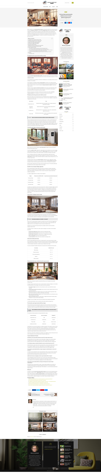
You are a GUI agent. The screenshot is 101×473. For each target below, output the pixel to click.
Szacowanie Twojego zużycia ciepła (33, 43)
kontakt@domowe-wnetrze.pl (48, 449)
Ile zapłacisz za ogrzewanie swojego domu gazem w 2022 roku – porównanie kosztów (42, 381)
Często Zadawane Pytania (32, 47)
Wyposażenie (67, 121)
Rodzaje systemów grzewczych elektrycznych (35, 40)
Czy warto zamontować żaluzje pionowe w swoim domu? (62, 72)
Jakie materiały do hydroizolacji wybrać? (70, 67)
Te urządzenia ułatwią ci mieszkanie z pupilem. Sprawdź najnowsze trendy (68, 98)
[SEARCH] (73, 3)
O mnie (57, 6)
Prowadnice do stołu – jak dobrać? (70, 73)
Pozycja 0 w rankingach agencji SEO (62, 78)
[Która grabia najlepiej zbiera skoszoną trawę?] (62, 453)
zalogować (32, 436)
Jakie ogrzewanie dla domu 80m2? (50, 429)
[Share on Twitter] (67, 23)
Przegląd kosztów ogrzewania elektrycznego (34, 39)
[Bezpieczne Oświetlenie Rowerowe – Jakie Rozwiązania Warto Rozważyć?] (62, 464)
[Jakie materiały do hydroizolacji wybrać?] (70, 66)
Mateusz (34, 399)
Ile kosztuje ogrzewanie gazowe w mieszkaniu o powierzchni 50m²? (39, 383)
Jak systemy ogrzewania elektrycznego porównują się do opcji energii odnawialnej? (40, 51)
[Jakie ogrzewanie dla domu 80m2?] (50, 427)
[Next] (56, 411)
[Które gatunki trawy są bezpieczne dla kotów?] (62, 446)
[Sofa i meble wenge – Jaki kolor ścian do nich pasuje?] (61, 94)
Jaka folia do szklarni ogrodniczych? (62, 67)
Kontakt (53, 6)
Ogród (67, 117)
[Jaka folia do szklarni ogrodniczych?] (62, 66)
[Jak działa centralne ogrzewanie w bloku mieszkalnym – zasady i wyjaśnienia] (62, 456)
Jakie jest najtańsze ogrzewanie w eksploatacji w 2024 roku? (38, 382)
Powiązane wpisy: (32, 53)
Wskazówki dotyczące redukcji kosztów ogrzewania (35, 45)
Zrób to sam (67, 130)
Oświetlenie (67, 119)
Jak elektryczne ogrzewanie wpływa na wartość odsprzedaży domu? (38, 48)
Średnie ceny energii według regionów (33, 42)
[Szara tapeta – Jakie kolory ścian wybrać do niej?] (62, 460)
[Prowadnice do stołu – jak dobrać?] (70, 71)
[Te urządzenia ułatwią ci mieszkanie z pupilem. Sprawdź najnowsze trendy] (61, 99)
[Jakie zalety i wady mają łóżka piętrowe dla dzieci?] (61, 103)
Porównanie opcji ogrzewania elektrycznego (34, 46)
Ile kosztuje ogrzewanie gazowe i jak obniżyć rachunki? (37, 380)
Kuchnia (67, 128)
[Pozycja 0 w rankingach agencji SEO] (62, 76)
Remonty (67, 123)
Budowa (67, 114)
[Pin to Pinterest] (69, 23)
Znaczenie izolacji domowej (32, 44)
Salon (67, 125)
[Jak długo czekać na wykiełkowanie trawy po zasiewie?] (61, 90)
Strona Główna (45, 6)
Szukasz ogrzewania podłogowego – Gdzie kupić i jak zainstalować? (68, 450)
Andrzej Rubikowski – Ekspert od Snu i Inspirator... (70, 78)
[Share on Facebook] (65, 23)
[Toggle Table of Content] (52, 38)
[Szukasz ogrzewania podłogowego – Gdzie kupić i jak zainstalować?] (62, 449)
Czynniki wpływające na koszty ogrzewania (34, 41)
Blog (50, 6)
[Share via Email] (71, 23)
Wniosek (30, 52)
